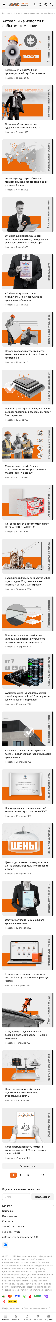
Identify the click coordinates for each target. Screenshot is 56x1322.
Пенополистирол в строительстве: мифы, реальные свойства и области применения (26, 354)
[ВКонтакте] (5, 1245)
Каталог (7, 1205)
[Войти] (46, 4)
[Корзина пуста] (51, 4)
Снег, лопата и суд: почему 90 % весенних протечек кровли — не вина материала (26, 1035)
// (49, 1308)
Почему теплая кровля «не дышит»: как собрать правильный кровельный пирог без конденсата (28, 412)
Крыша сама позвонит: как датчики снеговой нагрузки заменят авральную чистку (27, 977)
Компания (7, 1210)
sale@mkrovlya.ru (11, 1231)
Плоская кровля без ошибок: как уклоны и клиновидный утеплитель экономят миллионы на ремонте (25, 638)
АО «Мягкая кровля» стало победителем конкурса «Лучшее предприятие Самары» (23, 297)
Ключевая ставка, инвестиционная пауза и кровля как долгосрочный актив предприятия (28, 754)
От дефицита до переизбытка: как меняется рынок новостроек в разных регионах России (26, 182)
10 (42, 1175)
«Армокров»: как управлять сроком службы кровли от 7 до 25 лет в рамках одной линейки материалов (27, 696)
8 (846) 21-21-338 (12, 1226)
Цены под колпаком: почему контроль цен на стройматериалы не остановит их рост (27, 865)
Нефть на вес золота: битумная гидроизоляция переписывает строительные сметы (22, 1092)
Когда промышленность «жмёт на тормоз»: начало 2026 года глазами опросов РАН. (25, 1150)
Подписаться (42, 1196)
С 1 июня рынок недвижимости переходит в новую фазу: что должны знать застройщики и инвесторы (26, 239)
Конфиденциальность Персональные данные (24, 1308)
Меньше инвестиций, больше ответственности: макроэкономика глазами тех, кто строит (25, 469)
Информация (9, 1216)
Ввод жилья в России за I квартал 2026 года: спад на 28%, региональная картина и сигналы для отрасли (27, 581)
